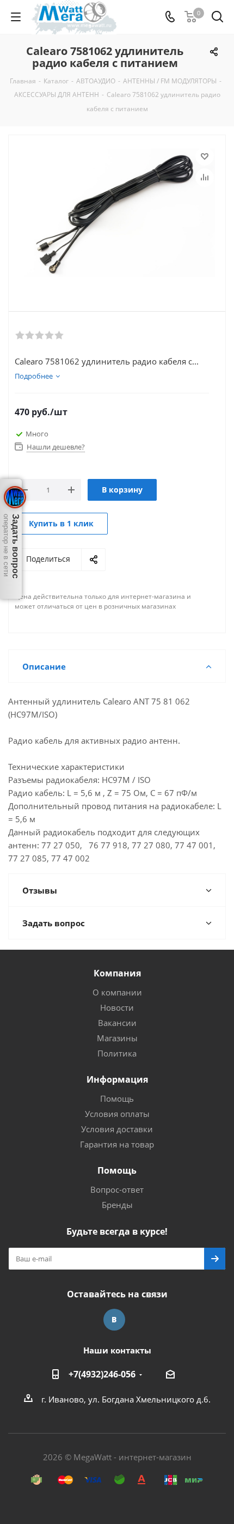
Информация (117, 1079)
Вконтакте (114, 1320)
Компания (117, 973)
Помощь (117, 1098)
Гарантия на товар (117, 1144)
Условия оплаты (117, 1113)
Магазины (117, 1038)
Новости (117, 1007)
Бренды (117, 1204)
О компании (117, 992)
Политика (117, 1053)
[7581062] (117, 214)
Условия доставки (117, 1129)
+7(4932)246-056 (102, 1374)
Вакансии (117, 1022)
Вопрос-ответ (117, 1189)
